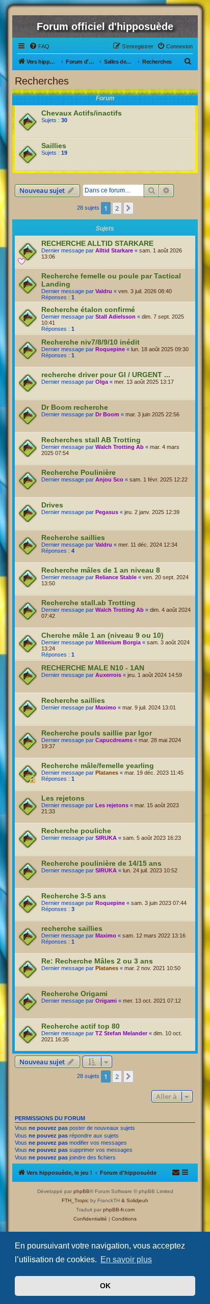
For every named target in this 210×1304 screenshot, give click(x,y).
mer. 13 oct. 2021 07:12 (152, 1001)
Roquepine (110, 349)
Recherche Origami (74, 993)
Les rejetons (63, 798)
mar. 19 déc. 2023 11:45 (153, 773)
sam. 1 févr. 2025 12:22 (158, 479)
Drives (52, 505)
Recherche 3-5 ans (73, 896)
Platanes (106, 773)
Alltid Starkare (114, 250)
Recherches (42, 81)
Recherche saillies (73, 537)
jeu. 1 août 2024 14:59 (154, 675)
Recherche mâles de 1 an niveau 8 (100, 570)
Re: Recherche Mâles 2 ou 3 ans (97, 961)
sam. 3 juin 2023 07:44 (159, 903)
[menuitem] (39, 46)
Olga (101, 382)
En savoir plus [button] (126, 1259)
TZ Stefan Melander (121, 1033)
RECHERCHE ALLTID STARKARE (97, 243)
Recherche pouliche (76, 831)
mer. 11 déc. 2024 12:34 (147, 545)
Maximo (105, 707)
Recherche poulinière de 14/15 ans (101, 863)
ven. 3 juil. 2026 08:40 (145, 291)
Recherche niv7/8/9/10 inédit (90, 342)
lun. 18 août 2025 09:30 (160, 349)
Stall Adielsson (115, 317)
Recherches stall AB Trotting (91, 440)
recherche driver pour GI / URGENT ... (105, 375)
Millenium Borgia (118, 642)
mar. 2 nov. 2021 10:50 (152, 968)
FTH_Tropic (75, 1200)
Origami (106, 1001)
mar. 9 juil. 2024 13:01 (149, 707)
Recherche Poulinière (78, 472)
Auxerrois (108, 675)
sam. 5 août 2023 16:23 (152, 838)
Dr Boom (107, 414)
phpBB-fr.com (119, 1209)
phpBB (81, 1191)
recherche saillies (71, 928)
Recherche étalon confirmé (88, 309)
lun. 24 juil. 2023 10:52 (150, 870)
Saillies (53, 145)
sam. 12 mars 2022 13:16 (154, 935)
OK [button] (105, 1286)
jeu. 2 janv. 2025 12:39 (151, 512)
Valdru (103, 291)
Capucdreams (114, 740)
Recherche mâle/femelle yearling (97, 765)
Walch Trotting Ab (119, 447)
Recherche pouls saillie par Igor (96, 733)
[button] (128, 208)
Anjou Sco (109, 479)
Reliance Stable (116, 577)
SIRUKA (106, 838)
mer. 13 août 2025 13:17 (144, 382)
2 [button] (117, 208)
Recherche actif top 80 (80, 1026)
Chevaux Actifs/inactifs (81, 113)
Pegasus (106, 512)
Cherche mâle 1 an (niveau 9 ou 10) (102, 635)
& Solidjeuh (134, 1200)
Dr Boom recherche (74, 407)
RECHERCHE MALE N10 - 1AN (92, 668)
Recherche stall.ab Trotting (88, 603)
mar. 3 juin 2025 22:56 (152, 414)
